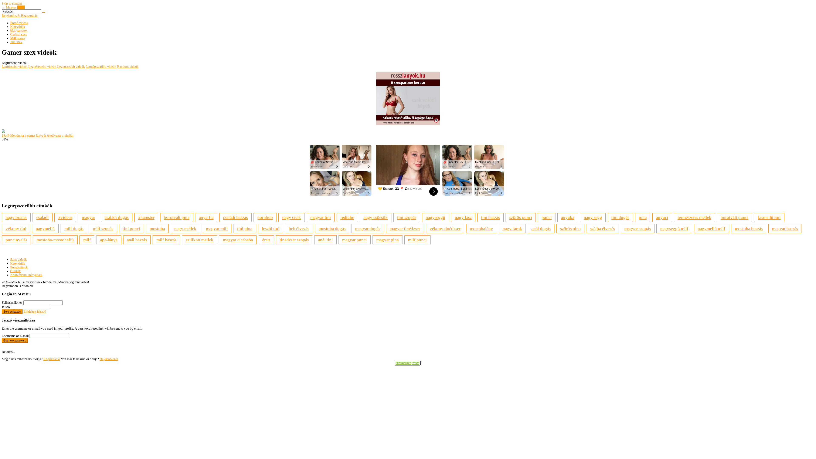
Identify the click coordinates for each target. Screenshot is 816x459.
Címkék (15, 271)
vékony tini (16, 228)
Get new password (14, 340)
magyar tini (320, 217)
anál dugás (541, 228)
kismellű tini (769, 217)
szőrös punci (520, 217)
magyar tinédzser (405, 228)
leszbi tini (270, 228)
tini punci (131, 228)
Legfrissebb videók (14, 66)
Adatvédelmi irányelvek (26, 275)
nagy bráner (16, 217)
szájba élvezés (602, 228)
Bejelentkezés (11, 15)
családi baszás (235, 217)
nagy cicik (291, 217)
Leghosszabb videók (71, 66)
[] (43, 12)
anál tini (325, 239)
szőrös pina (570, 228)
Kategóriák (17, 26)
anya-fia (206, 217)
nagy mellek (185, 228)
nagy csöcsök (375, 217)
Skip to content (12, 3)
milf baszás (166, 239)
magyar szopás (637, 228)
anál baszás (137, 239)
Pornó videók (19, 23)
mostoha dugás (332, 228)
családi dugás (117, 217)
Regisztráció (29, 15)
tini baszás (490, 217)
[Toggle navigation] (3, 8)
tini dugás (620, 217)
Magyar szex (18, 30)
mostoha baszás (749, 228)
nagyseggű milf (674, 228)
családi (42, 217)
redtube (347, 217)
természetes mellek (694, 217)
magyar (88, 217)
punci (546, 217)
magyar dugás (367, 228)
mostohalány (481, 228)
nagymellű (45, 228)
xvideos (65, 217)
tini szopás (406, 217)
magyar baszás (785, 228)
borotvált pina (176, 217)
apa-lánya (109, 239)
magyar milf (217, 228)
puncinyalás (16, 239)
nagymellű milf (711, 228)
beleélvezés (299, 228)
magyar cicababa (238, 239)
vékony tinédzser (445, 228)
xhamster (146, 217)
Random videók (128, 66)
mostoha (157, 228)
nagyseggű (435, 217)
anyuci (662, 217)
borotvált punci (734, 217)
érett (266, 239)
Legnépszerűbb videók (101, 66)
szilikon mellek (199, 239)
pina (643, 217)
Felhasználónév (12, 302)
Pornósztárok (19, 267)
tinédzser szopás (294, 239)
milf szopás (103, 228)
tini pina (244, 228)
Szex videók (18, 259)
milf (87, 239)
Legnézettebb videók (42, 66)
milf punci (417, 239)
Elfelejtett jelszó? (34, 311)
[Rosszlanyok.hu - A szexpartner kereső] (408, 124)
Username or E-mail (15, 336)
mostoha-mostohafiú (55, 239)
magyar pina (387, 239)
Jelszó (6, 307)
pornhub (265, 217)
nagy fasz (463, 217)
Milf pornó (17, 38)
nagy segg (593, 217)
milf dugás (74, 228)
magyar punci (354, 239)
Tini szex (16, 42)
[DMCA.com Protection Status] (408, 364)
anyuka (567, 217)
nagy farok (512, 228)
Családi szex (18, 34)
